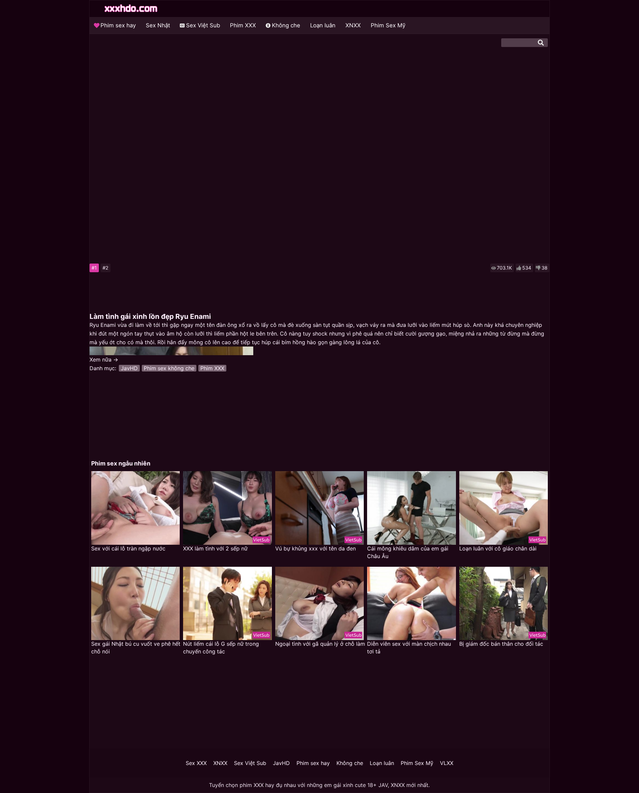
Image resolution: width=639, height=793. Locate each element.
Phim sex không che (169, 368)
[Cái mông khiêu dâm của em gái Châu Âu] (411, 508)
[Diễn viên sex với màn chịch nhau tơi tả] (411, 603)
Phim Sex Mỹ (388, 25)
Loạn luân (322, 25)
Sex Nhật (158, 25)
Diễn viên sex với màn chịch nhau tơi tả (409, 647)
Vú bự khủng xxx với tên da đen (315, 548)
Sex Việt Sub (203, 25)
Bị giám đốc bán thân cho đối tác (501, 643)
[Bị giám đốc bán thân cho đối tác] (503, 603)
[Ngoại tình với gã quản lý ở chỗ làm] (319, 603)
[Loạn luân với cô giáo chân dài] (503, 508)
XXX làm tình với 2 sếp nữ (215, 548)
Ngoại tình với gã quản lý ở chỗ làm (320, 643)
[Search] (541, 43)
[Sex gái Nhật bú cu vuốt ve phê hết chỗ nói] (135, 603)
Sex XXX (196, 763)
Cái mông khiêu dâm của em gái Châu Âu (407, 552)
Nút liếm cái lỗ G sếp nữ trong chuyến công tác (221, 647)
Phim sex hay (118, 25)
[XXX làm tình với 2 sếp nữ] (227, 508)
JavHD (129, 368)
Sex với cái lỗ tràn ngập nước (128, 548)
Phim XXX (243, 25)
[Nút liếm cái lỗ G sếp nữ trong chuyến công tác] (227, 603)
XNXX (353, 25)
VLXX (446, 763)
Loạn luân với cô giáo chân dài (497, 548)
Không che (286, 25)
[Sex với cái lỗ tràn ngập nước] (135, 508)
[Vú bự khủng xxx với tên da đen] (319, 508)
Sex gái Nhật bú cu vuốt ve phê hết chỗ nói (135, 647)
